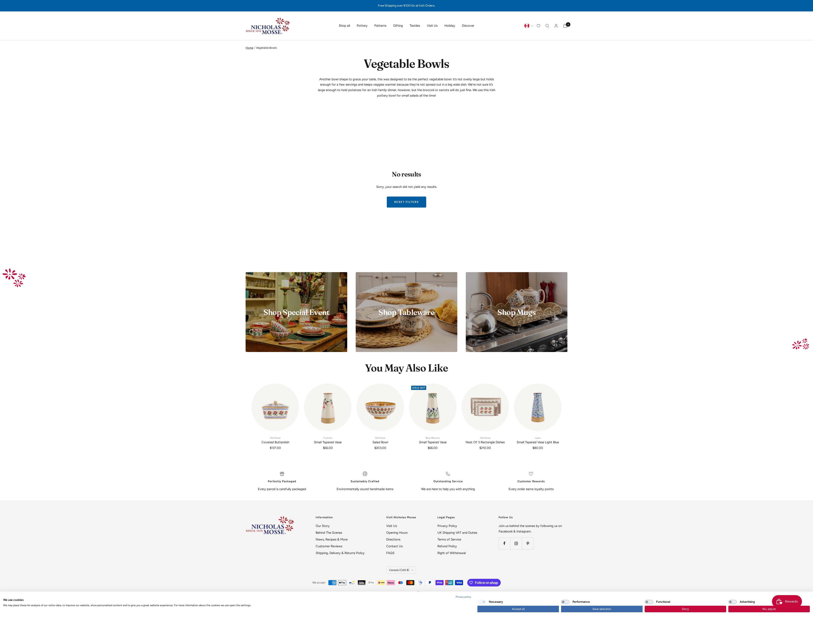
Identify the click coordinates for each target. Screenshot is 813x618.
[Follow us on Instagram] (516, 543)
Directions (393, 539)
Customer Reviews (329, 546)
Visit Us (432, 26)
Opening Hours (397, 533)
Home (249, 47)
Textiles (415, 26)
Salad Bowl (380, 440)
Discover (468, 26)
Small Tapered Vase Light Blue (538, 440)
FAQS (390, 553)
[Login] (556, 26)
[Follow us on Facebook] (504, 543)
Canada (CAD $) (399, 570)
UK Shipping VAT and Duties (457, 533)
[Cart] (565, 26)
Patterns (380, 26)
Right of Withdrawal (451, 553)
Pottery (362, 26)
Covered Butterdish (275, 440)
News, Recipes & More (332, 539)
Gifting (398, 26)
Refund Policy (447, 546)
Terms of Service (449, 539)
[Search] (547, 26)
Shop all (344, 26)
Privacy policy (463, 596)
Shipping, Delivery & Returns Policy (340, 553)
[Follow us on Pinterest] (528, 543)
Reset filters (406, 202)
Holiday (449, 26)
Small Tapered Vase (328, 440)
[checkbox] (481, 602)
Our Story (323, 526)
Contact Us (394, 546)
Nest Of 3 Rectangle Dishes (485, 440)
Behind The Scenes (329, 533)
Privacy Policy (447, 526)
